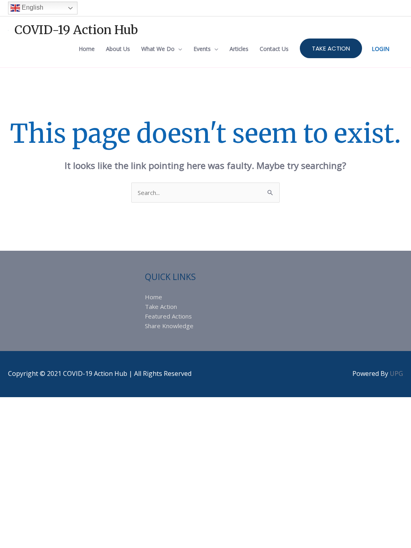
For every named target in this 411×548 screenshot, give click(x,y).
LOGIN (380, 49)
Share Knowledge (169, 326)
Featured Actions (168, 316)
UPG (396, 373)
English (31, 7)
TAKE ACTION (331, 48)
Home (153, 297)
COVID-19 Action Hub (76, 29)
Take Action (161, 306)
